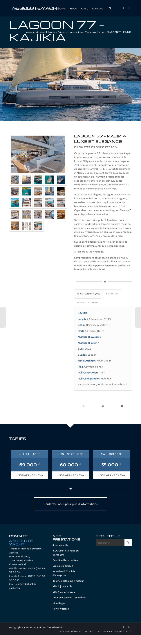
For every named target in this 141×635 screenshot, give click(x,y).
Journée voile (60, 545)
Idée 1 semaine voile (64, 592)
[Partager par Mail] (122, 406)
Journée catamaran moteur (68, 580)
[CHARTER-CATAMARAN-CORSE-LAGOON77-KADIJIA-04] (38, 226)
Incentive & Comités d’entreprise (64, 573)
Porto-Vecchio (61, 608)
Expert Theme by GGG (51, 627)
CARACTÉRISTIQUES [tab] (90, 294)
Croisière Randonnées (65, 560)
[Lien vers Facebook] (123, 8)
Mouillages (59, 603)
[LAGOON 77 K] (15, 214)
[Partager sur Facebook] (83, 406)
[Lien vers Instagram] (129, 8)
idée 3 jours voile (62, 586)
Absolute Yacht (31, 627)
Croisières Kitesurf (63, 565)
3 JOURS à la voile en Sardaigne (66, 552)
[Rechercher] (110, 8)
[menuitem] (20, 8)
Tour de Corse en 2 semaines (69, 597)
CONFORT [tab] (113, 294)
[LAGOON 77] (15, 226)
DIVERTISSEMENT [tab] (89, 303)
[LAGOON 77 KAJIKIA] (38, 154)
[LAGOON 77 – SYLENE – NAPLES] (3, 317)
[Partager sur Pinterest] (103, 406)
